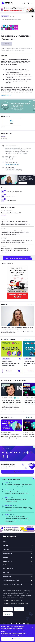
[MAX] (7, 452)
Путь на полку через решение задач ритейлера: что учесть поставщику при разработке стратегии (19, 485)
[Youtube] (15, 452)
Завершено (7, 43)
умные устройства (6, 50)
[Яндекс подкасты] (28, 452)
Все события (28, 339)
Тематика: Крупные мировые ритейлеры (11, 19)
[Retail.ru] (10, 3)
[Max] (12, 624)
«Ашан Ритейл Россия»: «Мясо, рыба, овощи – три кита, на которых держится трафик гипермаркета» (11, 436)
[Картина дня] (23, 3)
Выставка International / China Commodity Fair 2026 (11, 364)
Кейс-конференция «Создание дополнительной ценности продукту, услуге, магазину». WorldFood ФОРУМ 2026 (15, 250)
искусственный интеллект (12, 48)
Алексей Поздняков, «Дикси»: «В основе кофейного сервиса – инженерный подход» (11, 402)
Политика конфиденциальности (13, 600)
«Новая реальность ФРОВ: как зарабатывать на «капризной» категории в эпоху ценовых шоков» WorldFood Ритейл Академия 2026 (15, 232)
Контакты (7, 614)
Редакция (18, 609)
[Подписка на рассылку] (4, 624)
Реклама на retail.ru (7, 263)
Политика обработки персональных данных (16, 603)
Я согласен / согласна (17, 638)
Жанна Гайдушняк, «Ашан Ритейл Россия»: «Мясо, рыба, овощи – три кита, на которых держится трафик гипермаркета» (17, 328)
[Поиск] (28, 3)
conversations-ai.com (12, 164)
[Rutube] (19, 452)
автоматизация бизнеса (26, 48)
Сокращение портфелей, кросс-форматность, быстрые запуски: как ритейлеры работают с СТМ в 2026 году (19, 508)
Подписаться (17, 471)
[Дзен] (23, 452)
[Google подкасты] (32, 452)
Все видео (29, 417)
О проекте (7, 609)
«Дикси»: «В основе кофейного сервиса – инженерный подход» (16, 500)
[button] (17, 542)
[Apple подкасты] (3, 456)
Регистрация (9, 371)
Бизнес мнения (10, 196)
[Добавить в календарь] (19, 371)
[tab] (4, 56)
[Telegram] (11, 452)
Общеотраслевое (11, 200)
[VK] (3, 452)
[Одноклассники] (7, 456)
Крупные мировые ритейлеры (14, 191)
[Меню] (32, 3)
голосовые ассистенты (18, 50)
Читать (30, 304)
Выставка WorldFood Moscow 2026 (11, 213)
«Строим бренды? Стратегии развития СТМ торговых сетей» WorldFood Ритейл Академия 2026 (16, 241)
